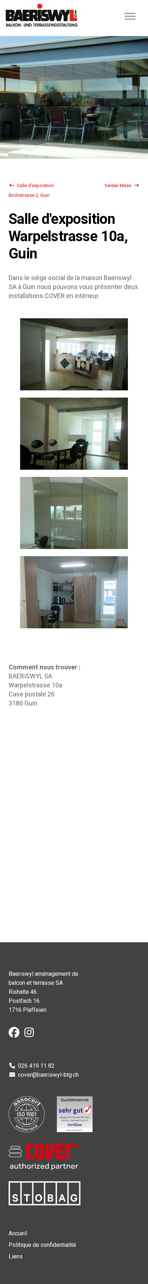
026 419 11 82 (36, 1065)
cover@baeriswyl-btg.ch (48, 1074)
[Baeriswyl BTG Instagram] (30, 1034)
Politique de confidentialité (42, 1244)
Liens (16, 1256)
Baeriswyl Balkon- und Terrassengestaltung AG (42, 15)
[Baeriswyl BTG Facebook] (16, 1034)
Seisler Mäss (118, 185)
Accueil (18, 1233)
